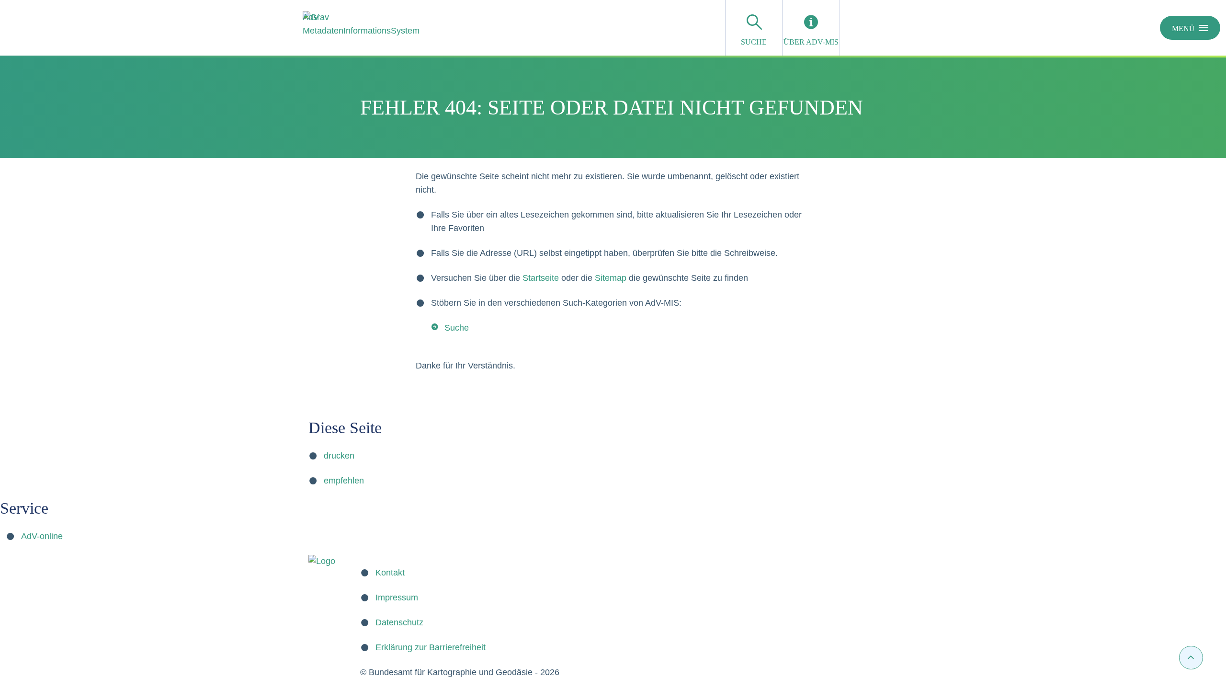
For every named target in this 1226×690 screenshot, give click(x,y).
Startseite (540, 278)
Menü (1183, 28)
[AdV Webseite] (321, 560)
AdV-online (42, 536)
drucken (339, 455)
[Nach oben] (1191, 657)
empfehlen (344, 480)
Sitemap (610, 278)
